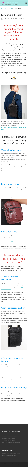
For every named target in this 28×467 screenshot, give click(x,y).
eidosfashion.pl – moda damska (8, 434)
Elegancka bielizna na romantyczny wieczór (11, 453)
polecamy (10, 8)
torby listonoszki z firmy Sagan (10, 373)
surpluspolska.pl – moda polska (8, 440)
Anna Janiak (7, 18)
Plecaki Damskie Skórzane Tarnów (9, 455)
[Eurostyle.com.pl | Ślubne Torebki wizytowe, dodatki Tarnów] (3, 2)
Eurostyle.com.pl (9, 463)
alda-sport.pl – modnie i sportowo (9, 438)
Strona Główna (4, 8)
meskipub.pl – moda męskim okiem (9, 436)
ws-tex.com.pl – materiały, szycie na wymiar (11, 442)
